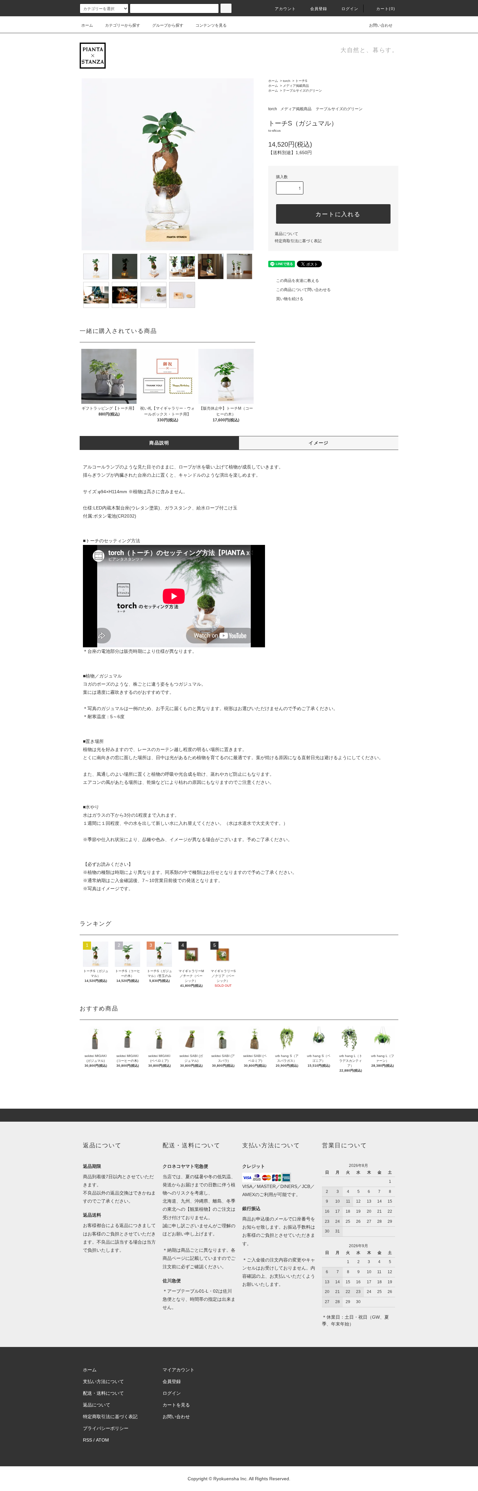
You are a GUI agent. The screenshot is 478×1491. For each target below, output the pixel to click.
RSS (87, 1440)
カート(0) (385, 9)
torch (286, 81)
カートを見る (176, 1404)
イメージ (319, 442)
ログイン (350, 9)
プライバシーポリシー (105, 1428)
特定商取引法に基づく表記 (298, 241)
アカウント (285, 9)
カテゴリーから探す (122, 25)
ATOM (102, 1440)
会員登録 (318, 9)
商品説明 (159, 442)
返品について (286, 233)
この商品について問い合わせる (303, 289)
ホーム (87, 25)
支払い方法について (103, 1381)
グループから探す (167, 25)
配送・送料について (103, 1393)
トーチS (301, 81)
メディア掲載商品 (296, 85)
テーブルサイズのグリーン (302, 90)
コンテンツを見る (211, 25)
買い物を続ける (289, 299)
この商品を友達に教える (297, 280)
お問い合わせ (380, 25)
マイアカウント (178, 1369)
